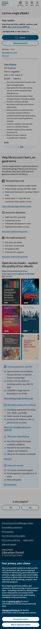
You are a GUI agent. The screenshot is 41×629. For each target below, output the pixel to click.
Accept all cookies (20, 619)
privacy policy (15, 601)
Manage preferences (11, 610)
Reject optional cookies (21, 625)
